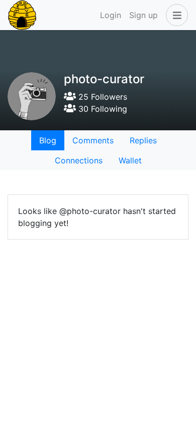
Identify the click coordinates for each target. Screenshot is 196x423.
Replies (143, 140)
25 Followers (101, 97)
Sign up (143, 15)
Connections (79, 160)
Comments (93, 140)
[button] (175, 15)
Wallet (130, 160)
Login (110, 15)
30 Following (101, 109)
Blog (47, 140)
